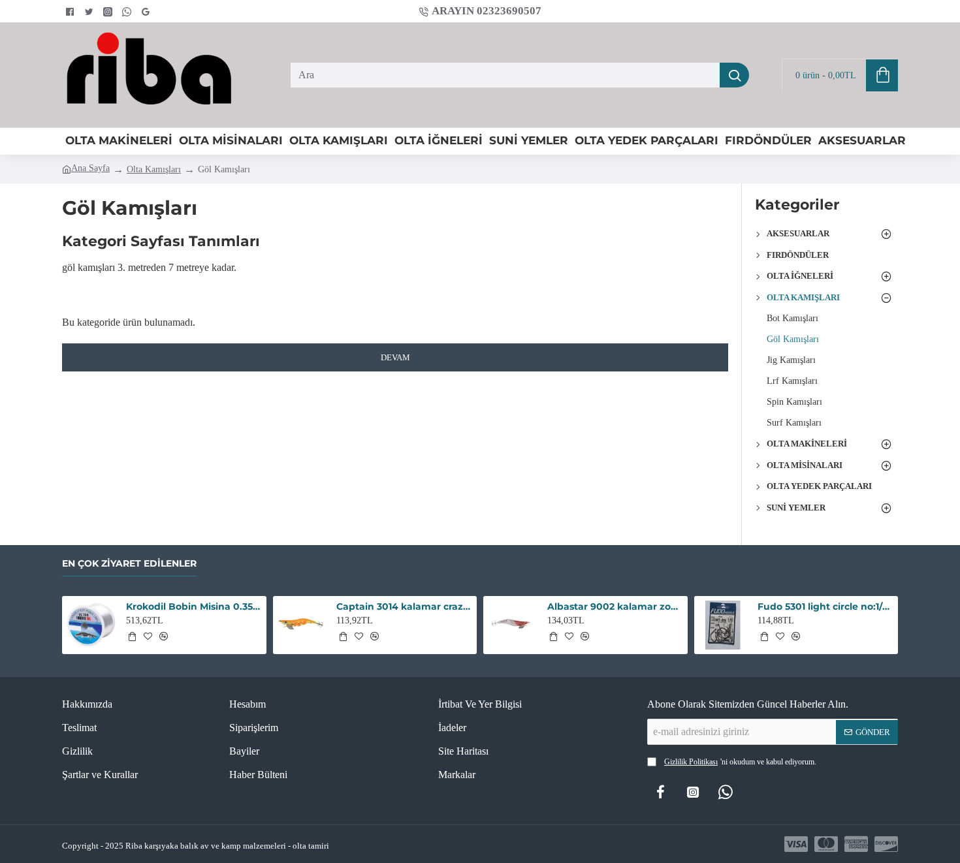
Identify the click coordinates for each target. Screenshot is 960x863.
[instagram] (693, 792)
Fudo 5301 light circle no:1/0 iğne (825, 606)
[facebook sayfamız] (71, 12)
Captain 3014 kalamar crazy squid (404, 606)
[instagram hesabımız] (109, 12)
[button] (131, 636)
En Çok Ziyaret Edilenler (129, 563)
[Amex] (856, 844)
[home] (86, 168)
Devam (395, 357)
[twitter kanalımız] (90, 12)
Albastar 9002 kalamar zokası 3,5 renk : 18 (615, 606)
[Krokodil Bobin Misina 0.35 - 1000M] (91, 625)
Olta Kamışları (154, 169)
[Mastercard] (826, 844)
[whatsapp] (128, 12)
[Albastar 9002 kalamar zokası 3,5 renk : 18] (512, 625)
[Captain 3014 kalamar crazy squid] (302, 625)
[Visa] (796, 844)
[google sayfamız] (147, 12)
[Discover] (886, 844)
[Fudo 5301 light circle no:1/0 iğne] (723, 625)
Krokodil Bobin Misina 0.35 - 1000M (194, 606)
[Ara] (734, 75)
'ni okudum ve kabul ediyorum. (740, 761)
